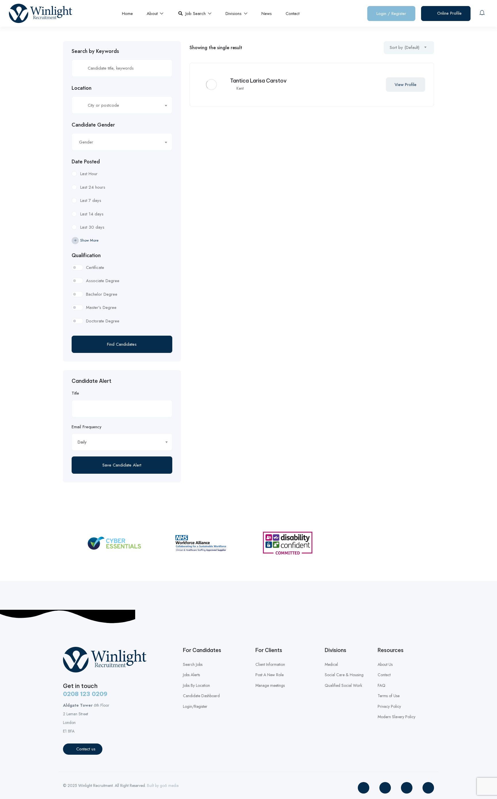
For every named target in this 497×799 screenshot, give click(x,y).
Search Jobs (192, 664)
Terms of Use (388, 696)
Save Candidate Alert (121, 465)
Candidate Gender (93, 124)
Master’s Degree (101, 307)
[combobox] (122, 105)
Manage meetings (270, 685)
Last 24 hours (92, 187)
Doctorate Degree (102, 321)
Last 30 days (92, 227)
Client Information (270, 664)
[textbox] (118, 105)
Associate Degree (102, 281)
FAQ (381, 685)
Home (127, 13)
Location (81, 88)
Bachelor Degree (101, 294)
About (153, 13)
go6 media (169, 785)
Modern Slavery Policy (396, 717)
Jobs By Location (196, 685)
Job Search (196, 13)
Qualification (86, 255)
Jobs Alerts (191, 675)
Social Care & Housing (344, 675)
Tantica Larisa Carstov (258, 80)
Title (75, 393)
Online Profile (449, 13)
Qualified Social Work (343, 685)
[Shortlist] (374, 84)
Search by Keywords (95, 51)
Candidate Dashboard (201, 696)
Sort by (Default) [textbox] (404, 47)
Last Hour (89, 174)
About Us (385, 664)
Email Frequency (87, 427)
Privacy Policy (389, 706)
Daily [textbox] (82, 442)
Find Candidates (122, 344)
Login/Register (195, 706)
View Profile (405, 84)
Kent (240, 88)
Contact (292, 13)
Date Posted (86, 161)
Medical (331, 664)
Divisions (234, 13)
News (266, 13)
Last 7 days (90, 200)
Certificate (95, 267)
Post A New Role (269, 675)
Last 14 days (92, 214)
